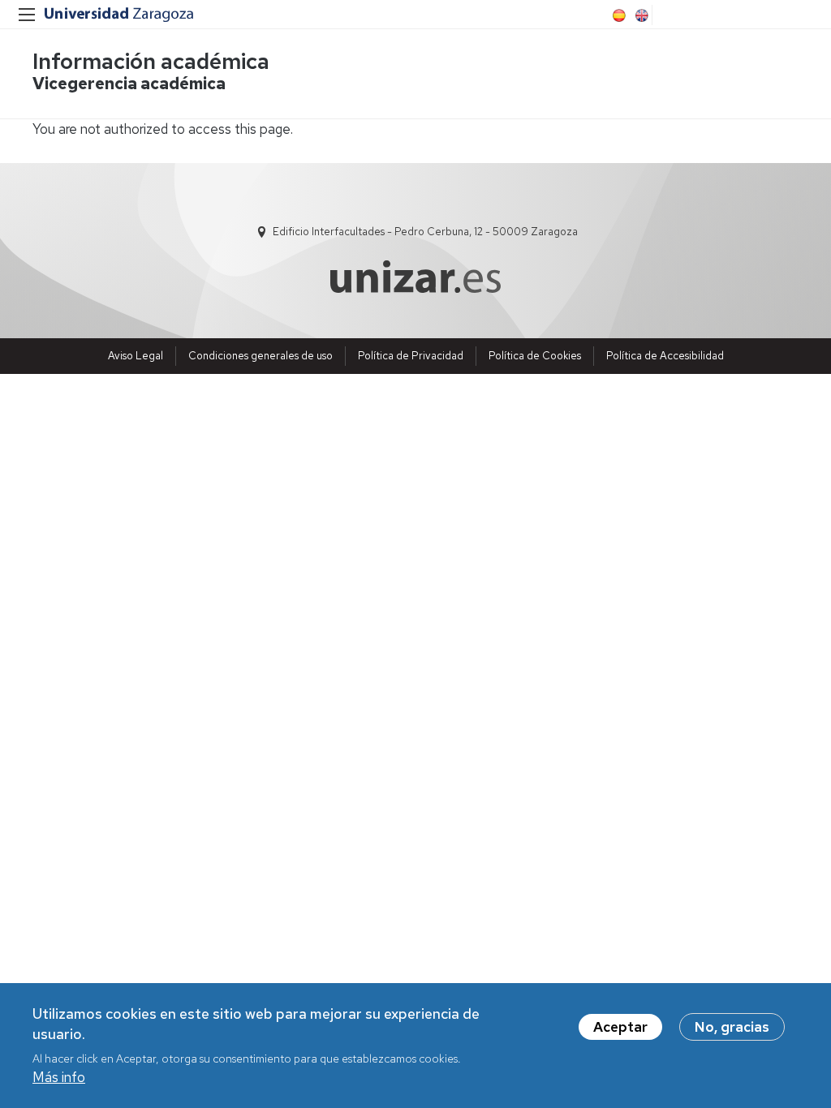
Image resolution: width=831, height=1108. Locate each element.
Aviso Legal (135, 356)
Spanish (617, 15)
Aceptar (620, 1027)
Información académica (150, 61)
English (640, 15)
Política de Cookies (535, 356)
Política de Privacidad (410, 356)
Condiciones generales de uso (260, 356)
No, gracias (732, 1027)
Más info (58, 1077)
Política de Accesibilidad (665, 356)
